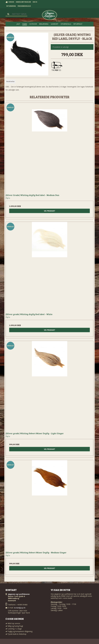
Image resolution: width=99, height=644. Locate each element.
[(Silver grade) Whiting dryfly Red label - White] (49, 266)
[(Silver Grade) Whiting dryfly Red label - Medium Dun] (49, 146)
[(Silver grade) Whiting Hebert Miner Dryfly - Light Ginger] (49, 385)
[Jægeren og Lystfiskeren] (49, 15)
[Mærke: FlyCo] (57, 66)
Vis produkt (49, 211)
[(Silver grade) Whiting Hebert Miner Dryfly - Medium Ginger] (49, 504)
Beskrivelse (10, 81)
